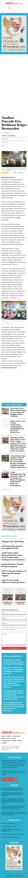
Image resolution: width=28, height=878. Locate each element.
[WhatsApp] (10, 148)
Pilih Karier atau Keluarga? (8, 823)
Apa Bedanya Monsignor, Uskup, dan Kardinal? (13, 834)
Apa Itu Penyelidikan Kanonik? (9, 826)
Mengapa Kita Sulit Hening (13, 541)
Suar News (5, 715)
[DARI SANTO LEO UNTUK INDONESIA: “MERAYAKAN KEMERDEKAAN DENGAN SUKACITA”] (5, 423)
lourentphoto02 (11, 135)
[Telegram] (13, 148)
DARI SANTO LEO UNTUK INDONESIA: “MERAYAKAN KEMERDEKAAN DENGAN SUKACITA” (17, 426)
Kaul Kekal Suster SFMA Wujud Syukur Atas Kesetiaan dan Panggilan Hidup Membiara (18, 412)
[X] (6, 148)
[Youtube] (16, 779)
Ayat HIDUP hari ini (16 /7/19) (20, 603)
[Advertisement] (14, 71)
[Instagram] (7, 779)
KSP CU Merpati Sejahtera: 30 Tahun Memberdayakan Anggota (14, 573)
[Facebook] (3, 148)
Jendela (6, 132)
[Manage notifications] (24, 874)
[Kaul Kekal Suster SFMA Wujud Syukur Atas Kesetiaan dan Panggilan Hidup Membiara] (5, 411)
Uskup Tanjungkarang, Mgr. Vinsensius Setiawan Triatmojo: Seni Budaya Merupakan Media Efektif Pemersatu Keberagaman (18, 478)
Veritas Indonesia (6, 489)
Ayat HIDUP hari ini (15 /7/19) (7, 603)
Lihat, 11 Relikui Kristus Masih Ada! (10, 837)
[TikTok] (11, 779)
